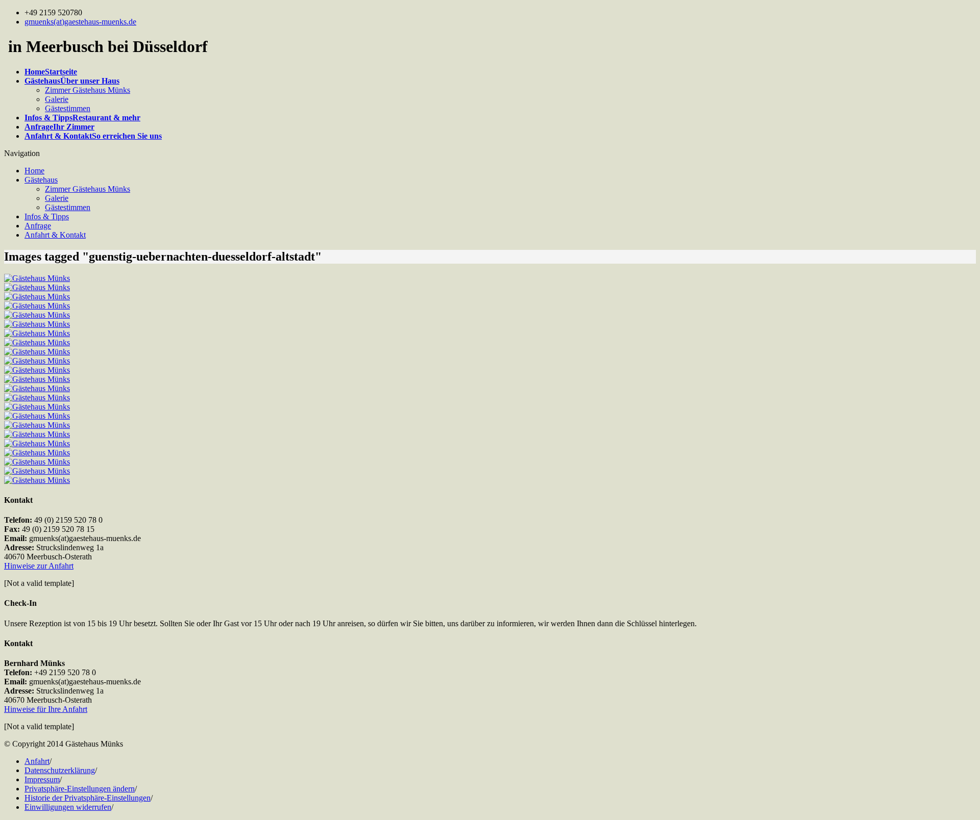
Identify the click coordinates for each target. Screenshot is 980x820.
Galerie (56, 99)
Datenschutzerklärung (59, 770)
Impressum (42, 779)
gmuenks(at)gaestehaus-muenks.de (80, 21)
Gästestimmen (67, 108)
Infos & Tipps (46, 216)
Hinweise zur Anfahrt (39, 565)
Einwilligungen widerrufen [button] (67, 807)
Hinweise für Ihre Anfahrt (45, 709)
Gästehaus (41, 179)
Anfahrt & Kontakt (55, 234)
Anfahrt (37, 761)
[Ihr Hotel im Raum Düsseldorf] (37, 278)
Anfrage (37, 225)
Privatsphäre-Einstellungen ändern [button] (79, 788)
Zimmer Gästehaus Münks (87, 90)
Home (34, 170)
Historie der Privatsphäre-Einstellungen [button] (87, 797)
